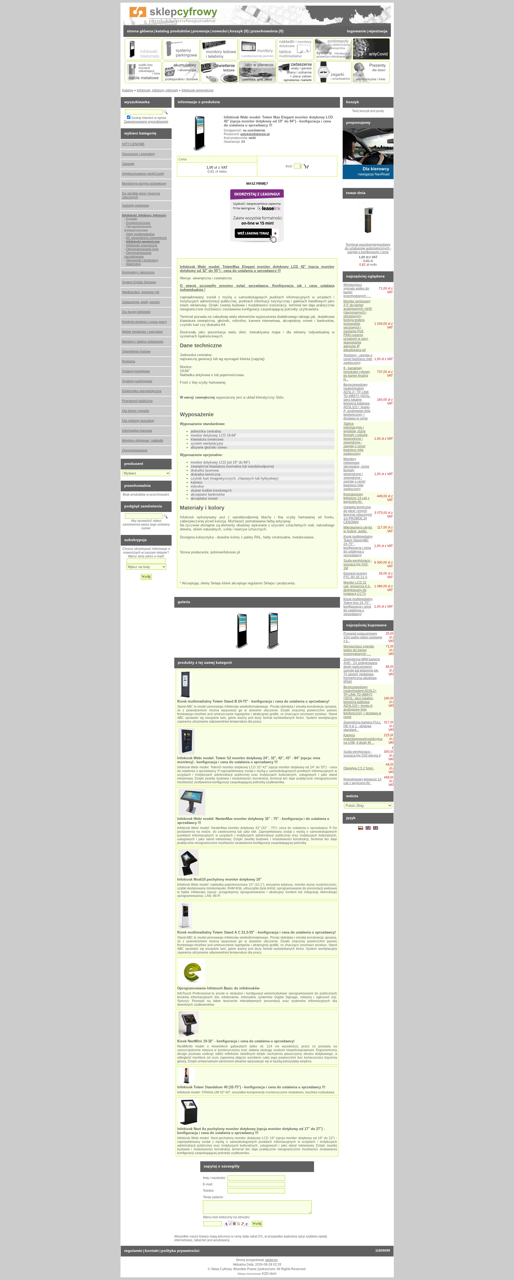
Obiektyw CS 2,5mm (359, 768)
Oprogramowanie (135, 450)
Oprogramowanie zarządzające (138, 255)
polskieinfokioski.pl (255, 134)
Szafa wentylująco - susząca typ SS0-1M (357, 564)
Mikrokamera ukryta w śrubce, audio (357, 529)
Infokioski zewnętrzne (141, 245)
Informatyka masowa (137, 431)
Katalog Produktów (173, 31)
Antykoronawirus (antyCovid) (143, 174)
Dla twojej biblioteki (136, 312)
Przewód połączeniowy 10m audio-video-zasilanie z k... (362, 637)
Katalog (127, 90)
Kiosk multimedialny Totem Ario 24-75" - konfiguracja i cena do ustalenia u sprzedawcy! (358, 606)
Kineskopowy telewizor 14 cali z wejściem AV (356, 498)
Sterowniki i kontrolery (142, 260)
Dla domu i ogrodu (135, 411)
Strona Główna (140, 31)
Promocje (201, 31)
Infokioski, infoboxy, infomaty (157, 90)
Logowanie (356, 31)
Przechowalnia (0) (267, 31)
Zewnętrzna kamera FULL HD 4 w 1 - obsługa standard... (362, 726)
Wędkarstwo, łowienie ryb (140, 292)
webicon (271, 1260)
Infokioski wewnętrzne (198, 90)
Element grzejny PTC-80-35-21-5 (355, 575)
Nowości (220, 31)
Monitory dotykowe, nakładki (142, 440)
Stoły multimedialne (140, 234)
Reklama (128, 361)
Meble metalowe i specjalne (142, 332)
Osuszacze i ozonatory (138, 154)
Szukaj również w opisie (148, 118)
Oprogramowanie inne (142, 249)
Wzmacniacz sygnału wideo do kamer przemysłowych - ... (358, 650)
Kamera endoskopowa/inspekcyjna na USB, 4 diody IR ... (362, 739)
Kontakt (152, 1250)
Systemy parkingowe (137, 381)
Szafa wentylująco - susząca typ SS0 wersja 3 (362, 753)
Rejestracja (377, 31)
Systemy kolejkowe (136, 371)
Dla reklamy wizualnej (138, 421)
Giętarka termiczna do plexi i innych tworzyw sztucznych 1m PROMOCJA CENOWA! (357, 514)
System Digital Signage (139, 282)
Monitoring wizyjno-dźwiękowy (144, 184)
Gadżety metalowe (135, 205)
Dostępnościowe (138, 223)
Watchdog (133, 264)
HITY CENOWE (133, 144)
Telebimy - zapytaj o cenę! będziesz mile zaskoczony (357, 359)
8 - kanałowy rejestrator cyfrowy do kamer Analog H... (356, 373)
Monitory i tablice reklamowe (143, 342)
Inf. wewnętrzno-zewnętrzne (146, 238)
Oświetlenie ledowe (136, 351)
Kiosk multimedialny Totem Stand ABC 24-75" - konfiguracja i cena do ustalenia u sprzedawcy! (358, 546)
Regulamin (133, 1250)
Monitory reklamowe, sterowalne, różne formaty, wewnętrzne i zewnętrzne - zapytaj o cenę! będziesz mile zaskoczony (356, 474)
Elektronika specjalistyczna (141, 391)
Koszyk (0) (239, 31)
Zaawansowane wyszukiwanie (146, 122)
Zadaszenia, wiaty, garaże (141, 302)
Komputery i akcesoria (138, 272)
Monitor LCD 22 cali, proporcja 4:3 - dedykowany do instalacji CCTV (357, 588)
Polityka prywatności (180, 1250)
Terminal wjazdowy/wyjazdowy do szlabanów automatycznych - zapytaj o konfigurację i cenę (368, 248)
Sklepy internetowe (249, 1273)
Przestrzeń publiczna (137, 401)
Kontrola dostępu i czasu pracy (144, 322)
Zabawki (128, 164)
